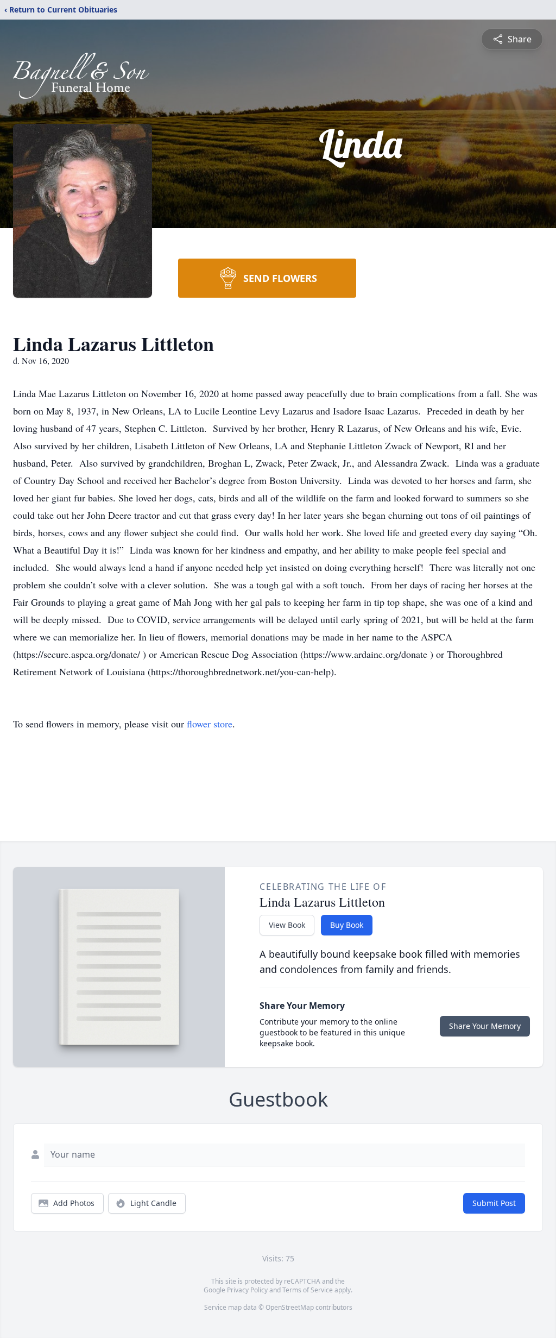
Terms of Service (307, 1290)
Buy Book (346, 925)
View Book (287, 925)
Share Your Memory (485, 1026)
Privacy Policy (247, 1290)
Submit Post (494, 1203)
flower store (209, 723)
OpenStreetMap (290, 1307)
